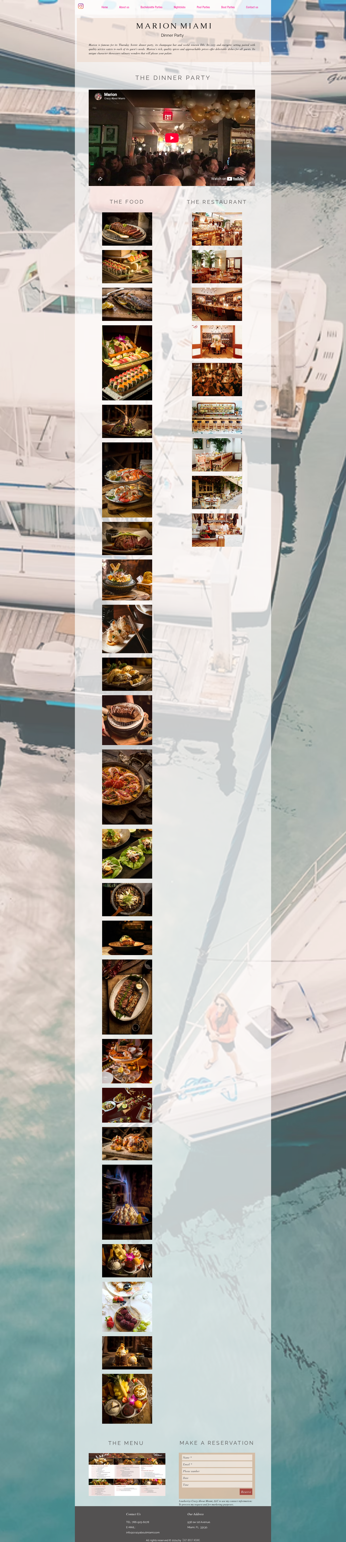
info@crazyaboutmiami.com (143, 1532)
